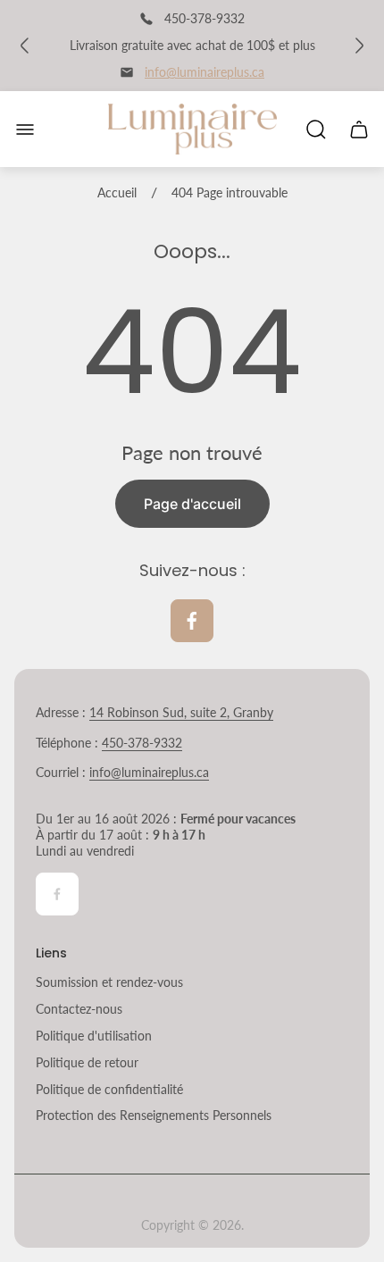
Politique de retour (87, 1062)
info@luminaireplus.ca (204, 71)
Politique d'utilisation (94, 1035)
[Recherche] (316, 129)
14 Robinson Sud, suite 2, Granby (181, 712)
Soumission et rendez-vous (109, 982)
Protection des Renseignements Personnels (153, 1115)
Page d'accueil (192, 504)
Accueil (117, 192)
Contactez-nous (79, 1008)
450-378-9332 (142, 742)
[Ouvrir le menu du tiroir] (25, 129)
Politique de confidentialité (109, 1089)
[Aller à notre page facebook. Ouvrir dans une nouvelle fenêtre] (192, 620)
